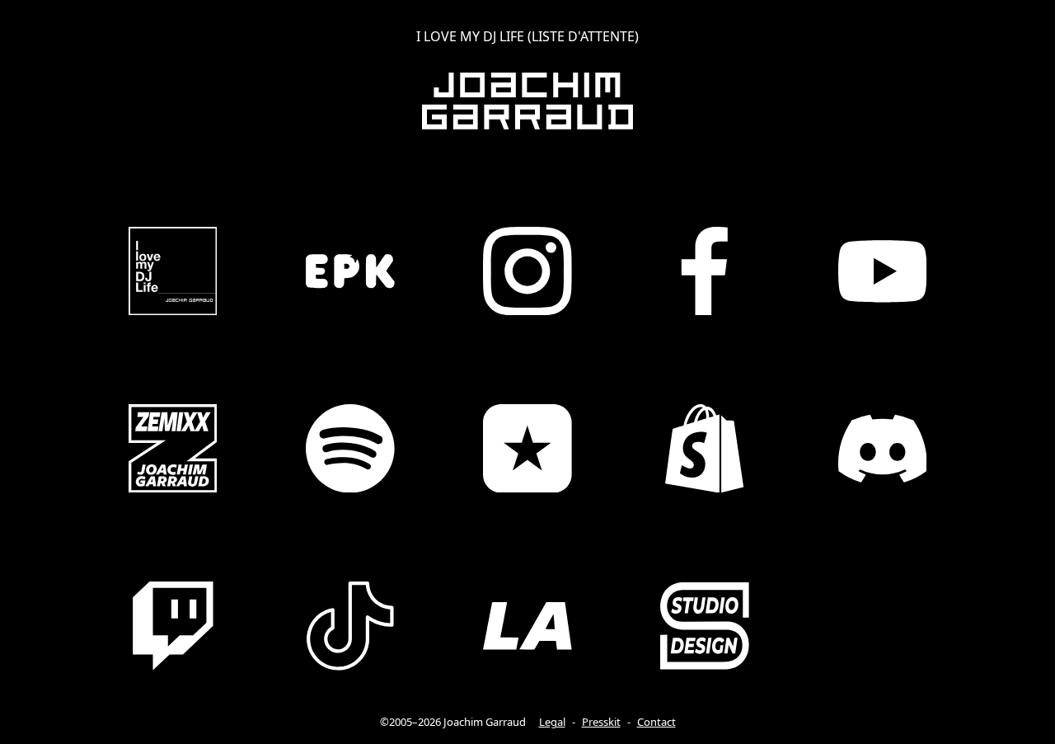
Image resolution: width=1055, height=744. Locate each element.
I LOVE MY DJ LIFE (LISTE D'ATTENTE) (527, 36)
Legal (552, 721)
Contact (656, 721)
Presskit (601, 721)
